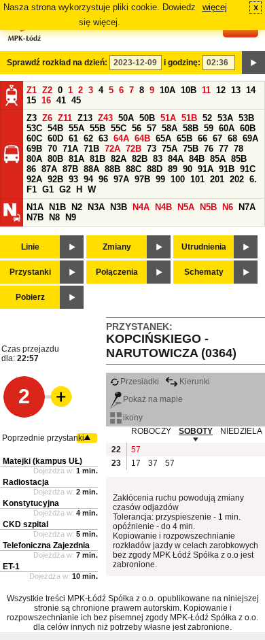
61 (73, 138)
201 (217, 179)
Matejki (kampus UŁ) (42, 461)
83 (157, 159)
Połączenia (117, 272)
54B (55, 128)
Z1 (31, 90)
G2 (65, 189)
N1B (57, 207)
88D (154, 169)
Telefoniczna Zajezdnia (46, 545)
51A (168, 118)
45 (76, 100)
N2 (76, 207)
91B (226, 169)
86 (31, 169)
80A (34, 159)
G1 (48, 189)
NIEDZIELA (241, 431)
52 (207, 118)
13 (236, 90)
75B (190, 149)
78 (238, 149)
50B (147, 118)
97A (121, 179)
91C (247, 169)
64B (142, 138)
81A (76, 159)
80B (55, 159)
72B (133, 149)
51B (189, 118)
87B (70, 169)
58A (169, 128)
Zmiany (117, 247)
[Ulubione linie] (57, 396)
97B (142, 179)
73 (151, 149)
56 (136, 128)
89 (172, 169)
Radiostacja (26, 482)
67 (217, 138)
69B (34, 149)
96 (103, 179)
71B (91, 149)
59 (208, 128)
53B (246, 118)
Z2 (47, 90)
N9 (70, 217)
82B (139, 159)
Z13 (84, 118)
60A (226, 128)
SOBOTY (196, 431)
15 (31, 100)
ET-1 (11, 566)
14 (250, 90)
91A (205, 169)
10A (167, 90)
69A (250, 138)
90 (187, 169)
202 (237, 179)
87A (49, 169)
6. (253, 179)
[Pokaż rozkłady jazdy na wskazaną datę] (253, 62)
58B (190, 128)
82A (118, 159)
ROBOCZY (151, 431)
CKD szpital (25, 524)
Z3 (31, 118)
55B (97, 128)
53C (34, 128)
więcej (214, 7)
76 (208, 149)
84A (175, 159)
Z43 (105, 118)
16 (46, 100)
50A (126, 118)
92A (34, 179)
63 (103, 138)
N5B (208, 207)
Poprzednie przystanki (43, 438)
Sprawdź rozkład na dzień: (57, 62)
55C (118, 128)
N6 (227, 207)
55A (76, 128)
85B (239, 159)
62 (88, 138)
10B (188, 90)
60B (247, 128)
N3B (118, 207)
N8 (54, 217)
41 (61, 100)
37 (153, 463)
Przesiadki (139, 381)
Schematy (204, 272)
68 (232, 138)
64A (121, 138)
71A (70, 149)
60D (55, 138)
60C (34, 138)
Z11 (65, 118)
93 (73, 179)
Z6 (47, 118)
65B (184, 138)
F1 (31, 189)
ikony (133, 417)
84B (197, 159)
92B (55, 179)
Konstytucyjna (31, 503)
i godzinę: (182, 62)
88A (91, 169)
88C (133, 169)
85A (218, 159)
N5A (185, 207)
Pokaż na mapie (153, 399)
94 (88, 179)
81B (97, 159)
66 (202, 138)
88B (112, 169)
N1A (34, 207)
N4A (140, 207)
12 (221, 90)
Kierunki (194, 381)
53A (225, 118)
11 (206, 90)
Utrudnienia (203, 247)
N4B (163, 207)
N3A (96, 207)
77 (223, 149)
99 (160, 179)
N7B (34, 217)
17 (136, 463)
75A (169, 149)
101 (197, 179)
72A (112, 149)
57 (151, 128)
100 (178, 179)
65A (163, 138)
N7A (246, 207)
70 (52, 149)
